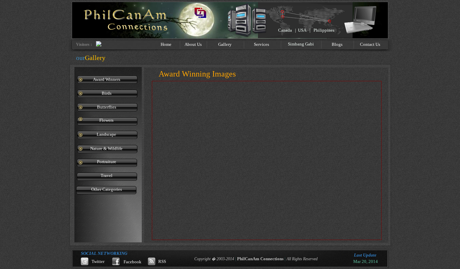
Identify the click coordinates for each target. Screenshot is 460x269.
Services (261, 44)
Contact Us (370, 44)
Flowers (106, 120)
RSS (162, 261)
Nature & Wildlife (106, 148)
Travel (106, 175)
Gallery (225, 44)
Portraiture (106, 161)
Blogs (337, 44)
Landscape (106, 134)
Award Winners (106, 79)
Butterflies (106, 107)
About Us (193, 44)
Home (166, 44)
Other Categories (106, 189)
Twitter (98, 261)
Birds (106, 93)
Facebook (132, 261)
